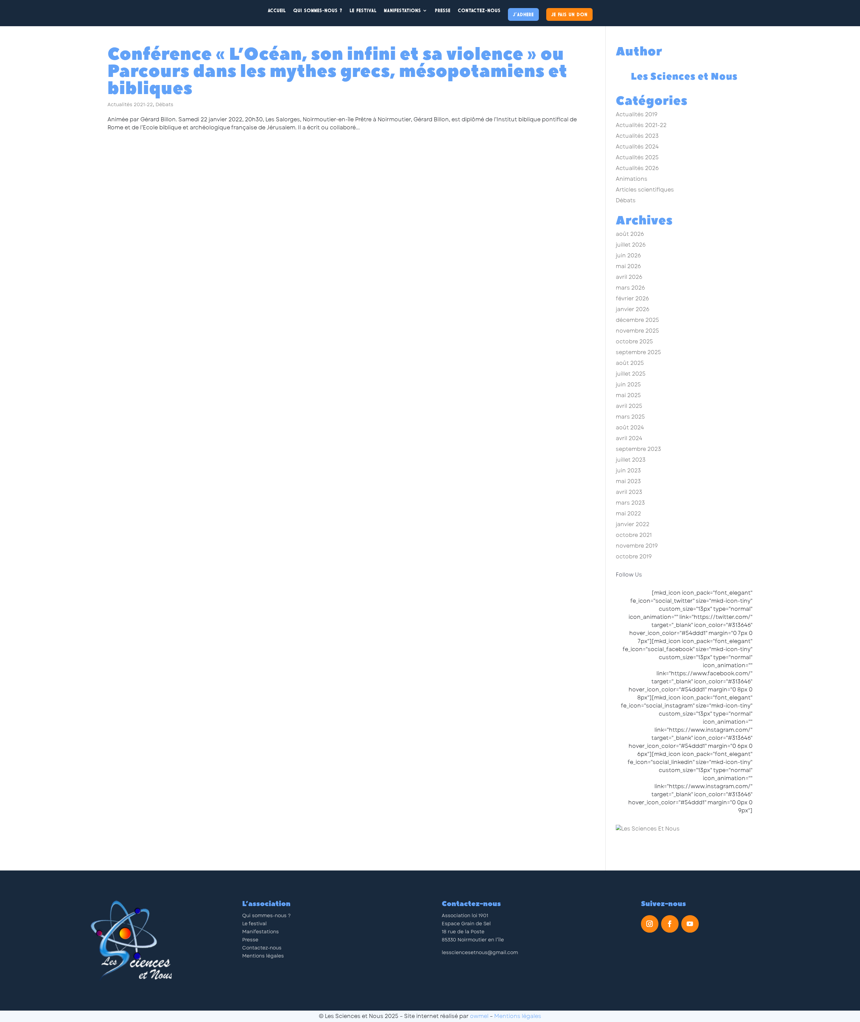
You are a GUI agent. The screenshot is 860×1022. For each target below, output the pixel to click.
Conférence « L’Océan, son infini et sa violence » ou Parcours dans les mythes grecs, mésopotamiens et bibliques (337, 71)
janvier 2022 (632, 524)
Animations (631, 179)
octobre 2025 (634, 341)
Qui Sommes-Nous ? (317, 10)
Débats (164, 104)
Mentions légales (263, 955)
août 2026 (630, 234)
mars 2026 (630, 288)
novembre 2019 (637, 546)
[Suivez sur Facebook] (670, 924)
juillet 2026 (631, 245)
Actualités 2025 (637, 157)
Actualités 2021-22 (130, 104)
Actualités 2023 (637, 136)
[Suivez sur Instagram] (649, 924)
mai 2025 (628, 395)
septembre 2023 (638, 449)
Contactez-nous (479, 10)
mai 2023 (628, 481)
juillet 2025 (631, 374)
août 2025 (630, 363)
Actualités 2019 (636, 114)
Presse (442, 10)
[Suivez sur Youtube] (690, 924)
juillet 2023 (631, 460)
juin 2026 (628, 255)
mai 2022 (628, 513)
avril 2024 (629, 438)
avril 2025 (629, 406)
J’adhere (523, 14)
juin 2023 (628, 470)
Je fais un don (569, 14)
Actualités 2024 (637, 147)
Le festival (254, 923)
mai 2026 (628, 266)
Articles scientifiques (645, 190)
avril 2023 (629, 492)
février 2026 (632, 298)
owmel (479, 1016)
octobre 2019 (634, 556)
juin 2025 (628, 384)
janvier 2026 (632, 309)
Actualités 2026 (637, 168)
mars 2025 (630, 417)
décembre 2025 (637, 320)
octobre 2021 (634, 535)
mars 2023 (630, 503)
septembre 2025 (638, 352)
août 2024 (630, 427)
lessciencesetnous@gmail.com (480, 952)
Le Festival (363, 10)
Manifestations (402, 10)
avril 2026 (629, 277)
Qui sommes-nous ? (266, 915)
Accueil (277, 10)
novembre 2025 (637, 331)
